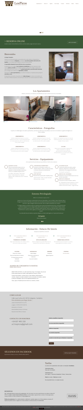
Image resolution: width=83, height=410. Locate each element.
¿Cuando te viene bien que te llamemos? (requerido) (60, 337)
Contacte (62, 3)
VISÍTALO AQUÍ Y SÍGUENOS (70, 353)
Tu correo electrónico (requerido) (56, 323)
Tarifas (72, 3)
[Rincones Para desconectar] (6, 121)
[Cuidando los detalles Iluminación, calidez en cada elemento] (33, 121)
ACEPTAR (41, 408)
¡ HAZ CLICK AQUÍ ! (72, 42)
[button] (1, 17)
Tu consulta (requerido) (54, 332)
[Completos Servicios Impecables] (58, 121)
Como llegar (56, 3)
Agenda (51, 3)
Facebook (67, 3)
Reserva (77, 3)
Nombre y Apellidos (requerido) (56, 318)
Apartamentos (38, 3)
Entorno (45, 3)
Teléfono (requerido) (53, 328)
